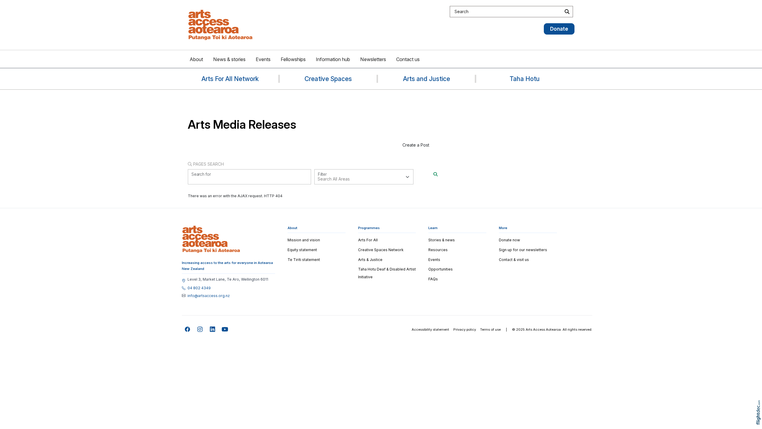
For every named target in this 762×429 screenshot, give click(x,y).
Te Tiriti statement (304, 259)
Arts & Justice (370, 259)
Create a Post (415, 144)
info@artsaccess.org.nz (209, 296)
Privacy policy (464, 329)
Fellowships (293, 59)
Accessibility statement (430, 329)
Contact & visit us (514, 259)
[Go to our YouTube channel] (225, 329)
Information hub (333, 59)
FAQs (433, 279)
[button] (760, 420)
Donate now (509, 240)
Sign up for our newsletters (523, 250)
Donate (559, 29)
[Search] (435, 174)
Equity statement (302, 250)
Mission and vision (304, 240)
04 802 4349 (199, 288)
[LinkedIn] (212, 329)
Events (263, 59)
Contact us (408, 59)
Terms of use (490, 329)
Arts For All (368, 240)
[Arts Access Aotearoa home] (211, 239)
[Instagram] (200, 329)
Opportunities (440, 269)
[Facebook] (187, 329)
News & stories (229, 59)
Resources (438, 250)
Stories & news (441, 240)
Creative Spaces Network (381, 250)
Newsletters (373, 59)
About (196, 59)
